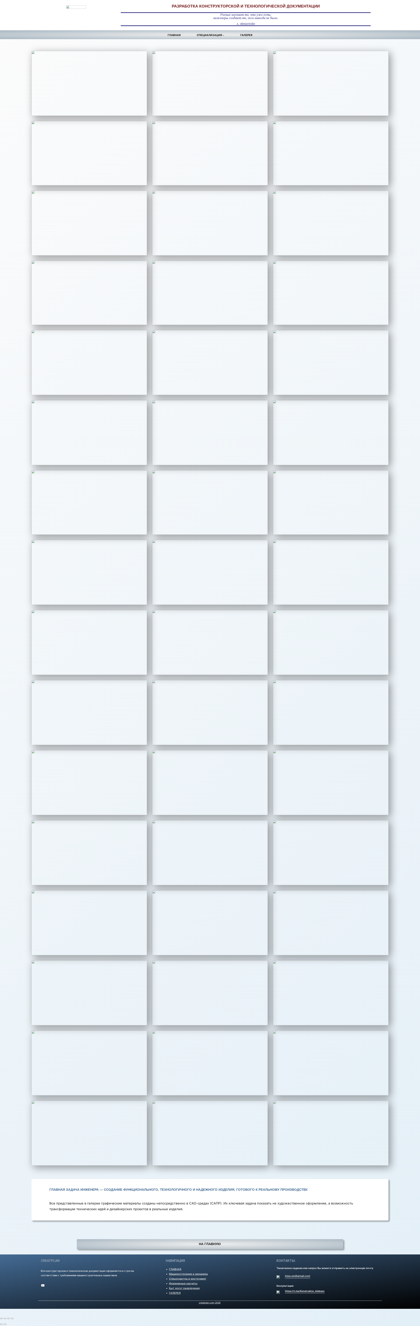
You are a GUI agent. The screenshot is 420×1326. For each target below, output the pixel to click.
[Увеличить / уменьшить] (12, 1318)
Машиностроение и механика (188, 1274)
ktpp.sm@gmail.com (297, 1276)
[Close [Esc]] (1, 1318)
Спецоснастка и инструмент (187, 1278)
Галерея (175, 1293)
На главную (210, 1244)
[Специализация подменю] (223, 35)
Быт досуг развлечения (184, 1288)
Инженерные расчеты (183, 1283)
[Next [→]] (5, 1324)
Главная (175, 1269)
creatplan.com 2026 (209, 1302)
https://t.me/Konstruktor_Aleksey (305, 1291)
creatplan (50, 1261)
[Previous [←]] (1, 1324)
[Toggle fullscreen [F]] (8, 1318)
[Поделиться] (5, 1318)
